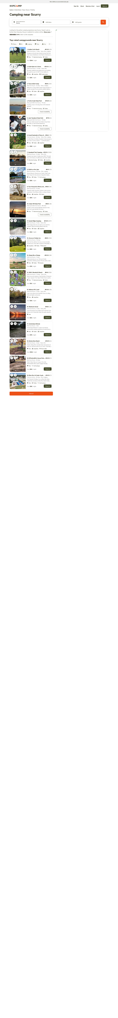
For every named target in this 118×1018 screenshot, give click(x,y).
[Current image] (15, 61)
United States (17, 10)
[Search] (103, 22)
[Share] (15, 49)
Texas (23, 10)
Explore (11, 10)
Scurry (27, 10)
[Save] (11, 49)
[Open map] (81, 80)
